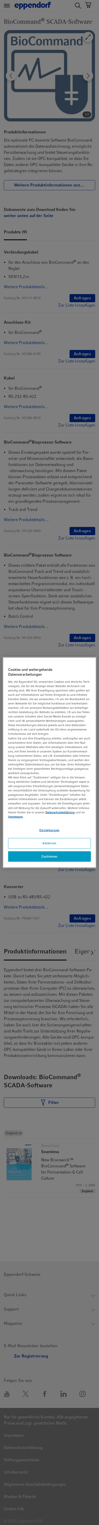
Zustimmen (49, 856)
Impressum (15, 816)
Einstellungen (49, 830)
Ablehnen (49, 843)
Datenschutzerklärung (60, 812)
